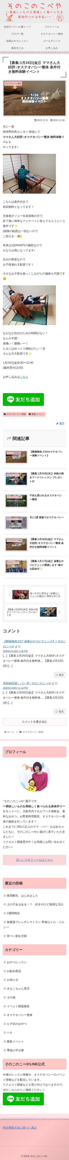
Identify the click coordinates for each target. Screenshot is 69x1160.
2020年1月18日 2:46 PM (15, 651)
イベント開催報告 (18, 1006)
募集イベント (38, 414)
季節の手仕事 (15, 1050)
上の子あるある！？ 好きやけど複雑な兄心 (35, 904)
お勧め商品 (14, 971)
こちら (24, 376)
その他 (11, 997)
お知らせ (12, 979)
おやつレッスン (17, 962)
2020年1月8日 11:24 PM (15, 688)
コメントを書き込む (34, 721)
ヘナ (10, 1032)
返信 (61, 674)
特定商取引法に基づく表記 (20, 1127)
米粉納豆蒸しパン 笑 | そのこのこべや (27, 683)
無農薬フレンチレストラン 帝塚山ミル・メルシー (34, 925)
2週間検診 (13, 913)
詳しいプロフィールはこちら (34, 859)
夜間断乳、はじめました (22, 895)
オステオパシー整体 (16, 414)
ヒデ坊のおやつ (17, 1023)
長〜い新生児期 (17, 936)
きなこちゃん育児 (18, 988)
